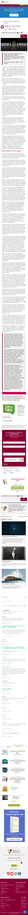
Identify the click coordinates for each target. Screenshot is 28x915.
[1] (15, 197)
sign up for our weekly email (13, 398)
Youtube (17, 32)
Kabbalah (23, 901)
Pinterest (19, 32)
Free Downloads (19, 884)
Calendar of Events (5, 888)
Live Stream (4, 417)
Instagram (8, 874)
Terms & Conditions (14, 913)
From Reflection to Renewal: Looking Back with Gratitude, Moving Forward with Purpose (17, 779)
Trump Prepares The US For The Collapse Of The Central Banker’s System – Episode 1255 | (13, 648)
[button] (25, 912)
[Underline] (6, 605)
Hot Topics (23, 897)
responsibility (17, 470)
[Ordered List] (9, 605)
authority (5, 472)
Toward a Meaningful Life (8, 470)
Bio (1, 901)
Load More (14, 801)
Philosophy (5, 468)
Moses (17, 468)
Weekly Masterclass (20, 886)
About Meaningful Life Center (7, 884)
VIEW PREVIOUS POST (7, 516)
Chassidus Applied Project (21, 892)
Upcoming (18, 746)
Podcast (9, 417)
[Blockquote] (12, 605)
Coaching (3, 903)
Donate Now (14, 15)
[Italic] (5, 605)
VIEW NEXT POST (22, 516)
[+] (19, 605)
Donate (2, 890)
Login (24, 597)
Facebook (19, 874)
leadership (11, 472)
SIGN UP (5, 464)
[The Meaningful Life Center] (5, 2)
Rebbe (11, 468)
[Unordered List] (11, 605)
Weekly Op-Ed (14, 788)
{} (17, 605)
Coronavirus (23, 899)
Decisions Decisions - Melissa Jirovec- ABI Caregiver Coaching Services (12, 626)
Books (17, 890)
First (4, 444)
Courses (17, 888)
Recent (8, 746)
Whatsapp (15, 874)
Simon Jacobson (5, 897)
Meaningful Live (16, 796)
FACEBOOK (11, 32)
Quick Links (4, 882)
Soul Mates (23, 905)
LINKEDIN (15, 32)
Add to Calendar (9, 420)
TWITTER (13, 32)
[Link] (16, 605)
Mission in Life (24, 903)
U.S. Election (23, 907)
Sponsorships (4, 892)
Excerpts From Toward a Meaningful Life (11, 21)
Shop (2, 894)
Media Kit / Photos (5, 905)
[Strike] (8, 605)
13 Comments (14, 29)
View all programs (14, 805)
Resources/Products (21, 882)
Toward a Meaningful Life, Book (8, 899)
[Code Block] (14, 605)
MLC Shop (17, 397)
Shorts (6, 29)
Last (4, 448)
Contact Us (3, 886)
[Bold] (3, 605)
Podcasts (3, 907)
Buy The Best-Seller (17, 487)
